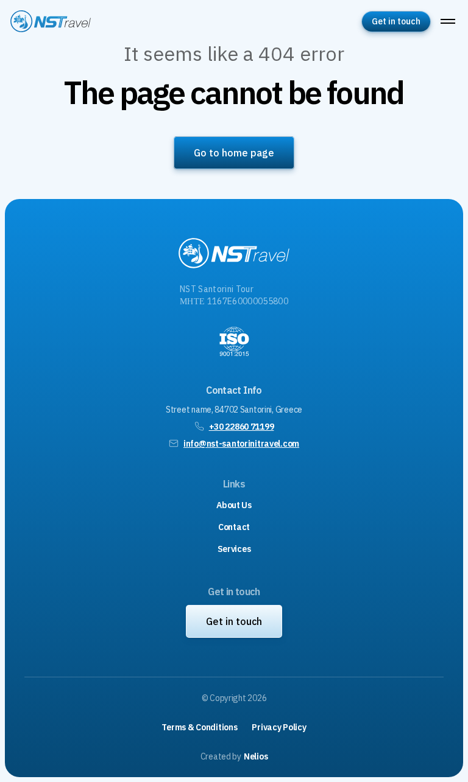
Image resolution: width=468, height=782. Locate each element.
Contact (234, 527)
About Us (234, 505)
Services (234, 548)
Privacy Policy (279, 727)
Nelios (256, 756)
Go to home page (234, 153)
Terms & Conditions (199, 727)
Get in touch (396, 21)
